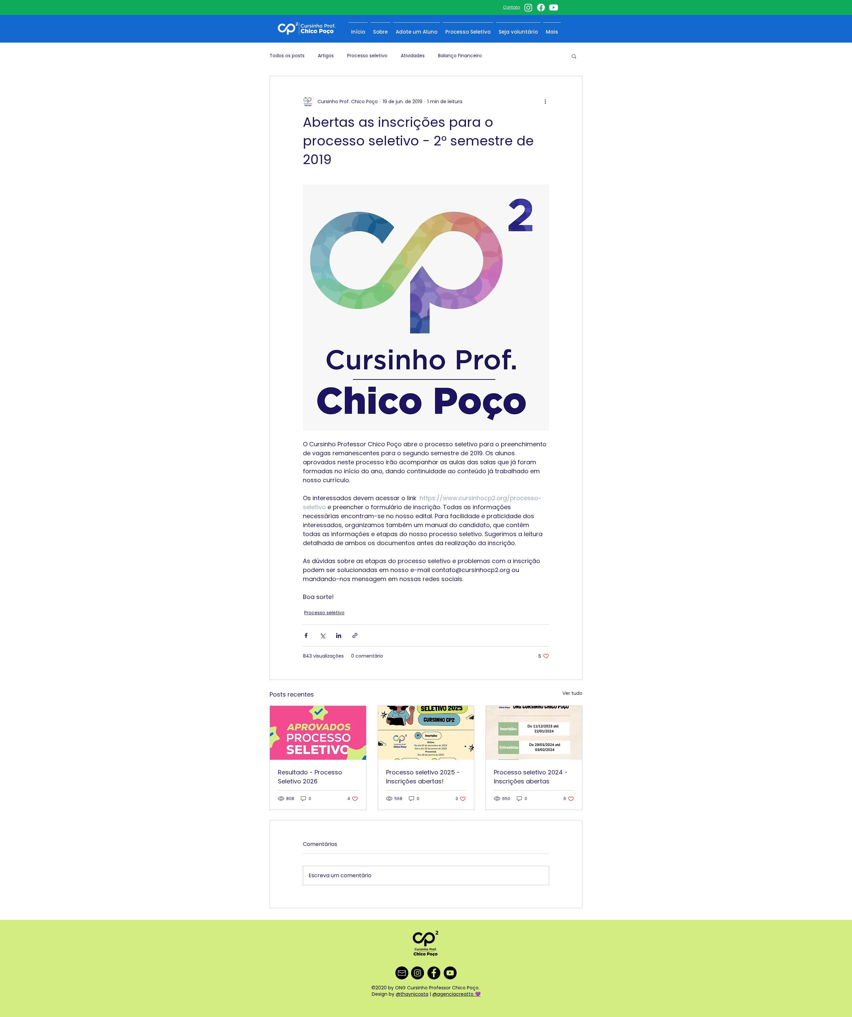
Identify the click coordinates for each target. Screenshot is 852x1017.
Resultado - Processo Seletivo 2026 (310, 776)
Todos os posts (287, 56)
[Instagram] (528, 7)
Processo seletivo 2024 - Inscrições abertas (531, 776)
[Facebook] (541, 7)
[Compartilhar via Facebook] (306, 635)
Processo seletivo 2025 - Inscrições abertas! (423, 776)
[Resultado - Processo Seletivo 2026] (318, 733)
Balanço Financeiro (460, 56)
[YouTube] (450, 972)
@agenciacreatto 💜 (456, 994)
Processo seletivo (367, 56)
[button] (574, 56)
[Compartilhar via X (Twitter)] (322, 635)
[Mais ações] (545, 101)
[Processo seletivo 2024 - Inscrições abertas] (534, 733)
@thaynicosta (412, 994)
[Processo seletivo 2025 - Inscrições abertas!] (426, 733)
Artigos (326, 56)
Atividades (413, 56)
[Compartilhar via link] (355, 635)
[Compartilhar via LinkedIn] (338, 635)
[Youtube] (553, 7)
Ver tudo (572, 693)
